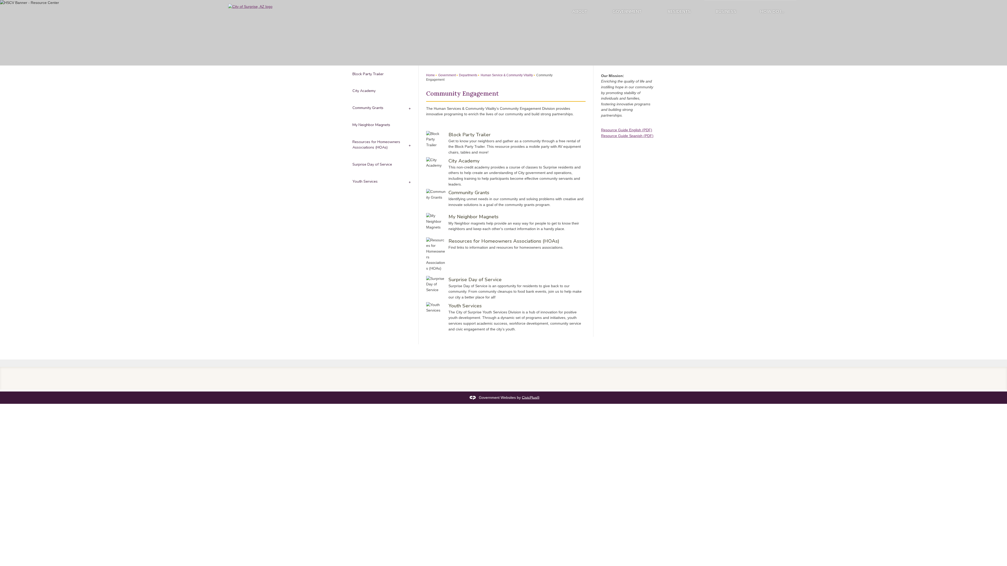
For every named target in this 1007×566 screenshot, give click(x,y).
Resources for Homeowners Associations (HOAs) (503, 241)
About (579, 11)
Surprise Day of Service (475, 279)
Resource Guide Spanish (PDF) (627, 136)
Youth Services (465, 305)
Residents (679, 11)
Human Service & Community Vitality (506, 75)
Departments (467, 75)
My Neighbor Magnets (473, 216)
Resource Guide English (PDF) (626, 130)
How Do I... (772, 11)
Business (726, 11)
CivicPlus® (530, 397)
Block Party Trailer (469, 134)
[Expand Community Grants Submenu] (409, 108)
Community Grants (468, 192)
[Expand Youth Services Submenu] (409, 181)
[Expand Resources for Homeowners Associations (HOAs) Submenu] (409, 144)
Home (430, 75)
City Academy (464, 160)
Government (627, 11)
